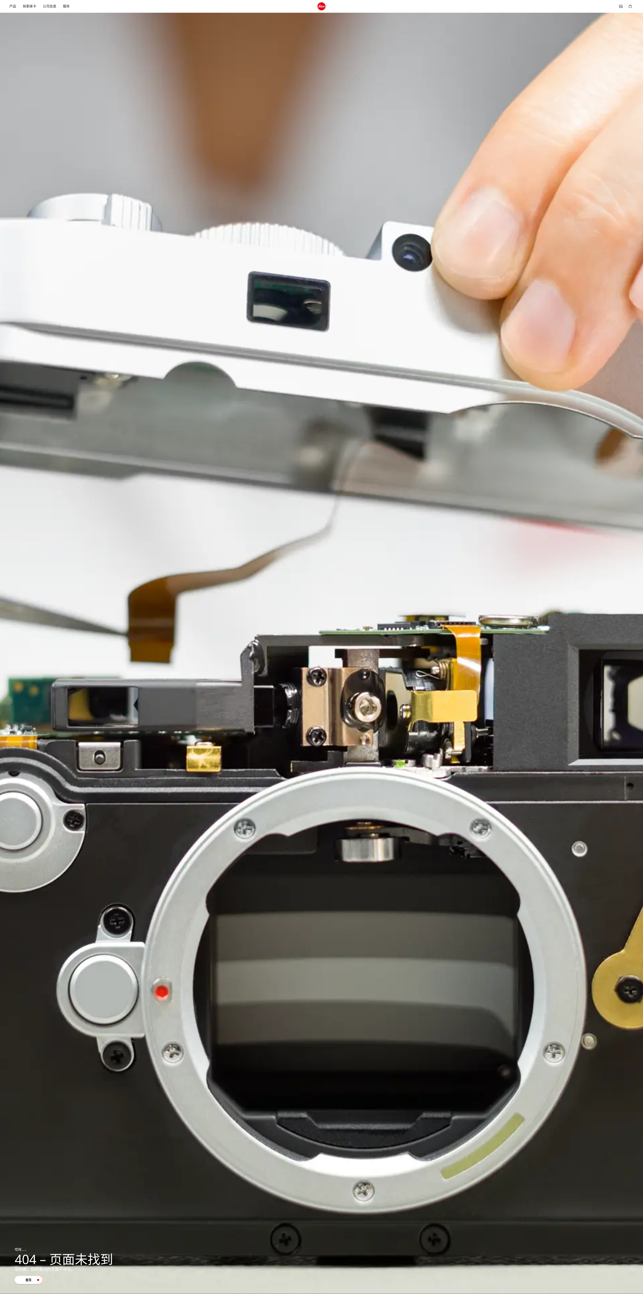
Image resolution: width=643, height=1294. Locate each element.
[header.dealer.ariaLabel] (621, 6)
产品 (12, 6)
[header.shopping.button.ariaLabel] (630, 6)
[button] (28, 1280)
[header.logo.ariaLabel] (321, 6)
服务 (66, 6)
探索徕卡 (29, 6)
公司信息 (49, 6)
